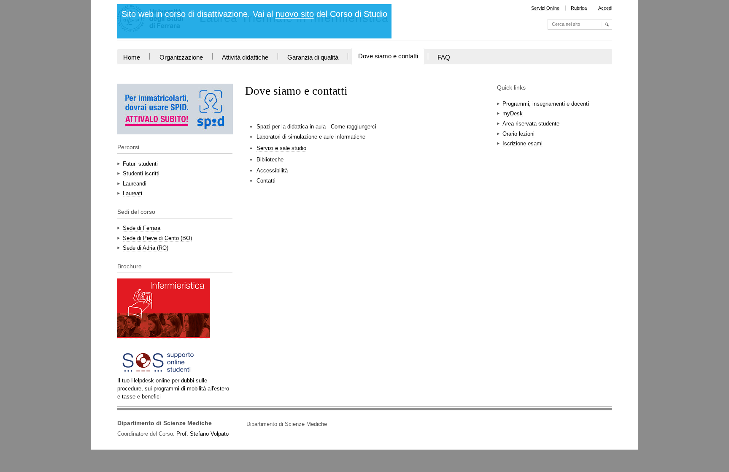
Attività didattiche (245, 57)
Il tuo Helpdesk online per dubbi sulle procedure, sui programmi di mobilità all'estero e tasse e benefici (173, 388)
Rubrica (579, 8)
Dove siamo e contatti (388, 56)
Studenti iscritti (141, 173)
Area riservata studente (530, 123)
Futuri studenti (140, 164)
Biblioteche (270, 159)
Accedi (605, 8)
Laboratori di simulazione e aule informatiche (310, 137)
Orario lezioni (518, 134)
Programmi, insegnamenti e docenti (545, 104)
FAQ (443, 57)
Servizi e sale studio (281, 148)
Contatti (265, 180)
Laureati (132, 193)
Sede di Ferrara (141, 228)
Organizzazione (181, 57)
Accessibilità (272, 170)
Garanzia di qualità (312, 57)
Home (131, 57)
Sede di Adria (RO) (145, 248)
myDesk (512, 113)
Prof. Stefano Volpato (202, 434)
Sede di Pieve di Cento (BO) (157, 238)
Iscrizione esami (522, 143)
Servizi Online (545, 8)
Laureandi (134, 183)
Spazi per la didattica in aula (316, 126)
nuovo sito (294, 14)
